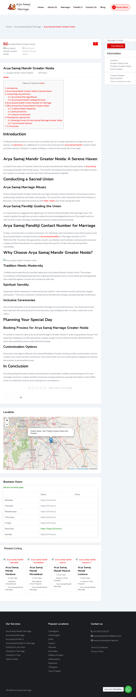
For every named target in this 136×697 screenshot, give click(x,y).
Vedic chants (49, 200)
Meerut (59, 578)
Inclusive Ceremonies (19, 114)
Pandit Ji (77, 7)
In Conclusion (12, 126)
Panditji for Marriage (15, 651)
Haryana (52, 647)
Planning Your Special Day (17, 117)
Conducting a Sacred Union (17, 94)
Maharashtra (54, 659)
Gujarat (51, 643)
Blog (102, 7)
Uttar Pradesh (35, 584)
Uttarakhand (10, 584)
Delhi (50, 639)
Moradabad (36, 581)
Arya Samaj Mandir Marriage (27, 26)
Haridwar (11, 581)
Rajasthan (52, 663)
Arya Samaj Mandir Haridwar (11, 571)
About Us (52, 7)
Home (41, 7)
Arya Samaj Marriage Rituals (22, 97)
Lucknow (84, 581)
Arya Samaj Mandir (73, 144)
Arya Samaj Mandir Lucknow (84, 571)
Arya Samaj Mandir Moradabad (36, 571)
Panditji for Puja (13, 655)
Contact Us (91, 7)
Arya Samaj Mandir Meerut (62, 569)
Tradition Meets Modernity (22, 108)
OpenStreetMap (82, 468)
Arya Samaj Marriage (15, 635)
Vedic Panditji (12, 659)
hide (42, 83)
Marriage (65, 7)
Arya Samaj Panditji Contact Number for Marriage (28, 103)
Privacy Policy (97, 651)
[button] (95, 43)
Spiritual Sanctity (17, 111)
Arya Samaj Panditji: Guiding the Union (27, 100)
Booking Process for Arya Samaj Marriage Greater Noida (35, 120)
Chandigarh (53, 631)
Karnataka (53, 651)
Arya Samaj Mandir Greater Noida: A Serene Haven (28, 91)
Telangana (53, 667)
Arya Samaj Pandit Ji (15, 639)
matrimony (18, 144)
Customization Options (20, 123)
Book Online (122, 7)
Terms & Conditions (99, 647)
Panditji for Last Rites (15, 647)
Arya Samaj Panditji (49, 236)
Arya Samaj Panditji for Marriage (20, 643)
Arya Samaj (91, 166)
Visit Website (117, 46)
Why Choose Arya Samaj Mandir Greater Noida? (27, 105)
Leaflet (71, 468)
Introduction (11, 88)
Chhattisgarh (54, 635)
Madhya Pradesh (55, 655)
